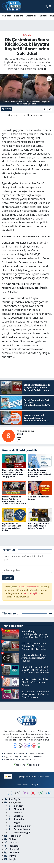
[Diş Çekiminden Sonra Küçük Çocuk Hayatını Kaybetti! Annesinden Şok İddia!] (27, 89)
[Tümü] (50, 613)
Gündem (6, 16)
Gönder (8, 577)
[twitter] (17, 793)
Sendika (26, 756)
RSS (9, 776)
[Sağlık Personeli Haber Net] (11, 6)
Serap (20, 433)
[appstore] (19, 765)
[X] (20, 745)
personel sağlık (22, 832)
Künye (12, 855)
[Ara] (46, 6)
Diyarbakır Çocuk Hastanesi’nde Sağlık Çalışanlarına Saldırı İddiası (11, 526)
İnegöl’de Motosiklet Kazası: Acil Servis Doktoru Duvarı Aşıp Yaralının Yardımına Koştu (14, 500)
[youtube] (33, 793)
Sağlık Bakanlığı (11, 756)
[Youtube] (34, 745)
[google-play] (33, 765)
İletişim (13, 859)
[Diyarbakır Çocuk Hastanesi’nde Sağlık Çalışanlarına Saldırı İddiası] (14, 514)
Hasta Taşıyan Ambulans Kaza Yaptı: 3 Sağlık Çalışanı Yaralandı (39, 525)
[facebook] (10, 793)
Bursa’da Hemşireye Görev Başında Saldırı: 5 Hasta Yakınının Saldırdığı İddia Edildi (39, 473)
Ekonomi (18, 16)
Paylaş (8, 108)
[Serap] (8, 435)
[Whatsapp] (39, 745)
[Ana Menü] (50, 6)
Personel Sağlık (30, 593)
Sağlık (27, 34)
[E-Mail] (19, 439)
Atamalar (31, 16)
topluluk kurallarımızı (28, 586)
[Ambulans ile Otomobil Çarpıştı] (40, 487)
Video (12, 839)
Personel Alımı (10, 759)
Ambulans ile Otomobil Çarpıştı (38, 497)
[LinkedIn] (29, 745)
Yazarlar (14, 842)
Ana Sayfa (14, 799)
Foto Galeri (15, 835)
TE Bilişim (34, 784)
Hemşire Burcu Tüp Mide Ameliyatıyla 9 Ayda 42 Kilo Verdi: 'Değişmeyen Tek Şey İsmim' (13, 473)
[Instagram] (24, 745)
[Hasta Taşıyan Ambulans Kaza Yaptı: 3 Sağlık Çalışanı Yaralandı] (40, 514)
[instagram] (25, 793)
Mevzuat (38, 756)
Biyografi (14, 849)
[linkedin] (48, 793)
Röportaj (14, 845)
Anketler (14, 852)
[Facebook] (15, 745)
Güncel (43, 16)
